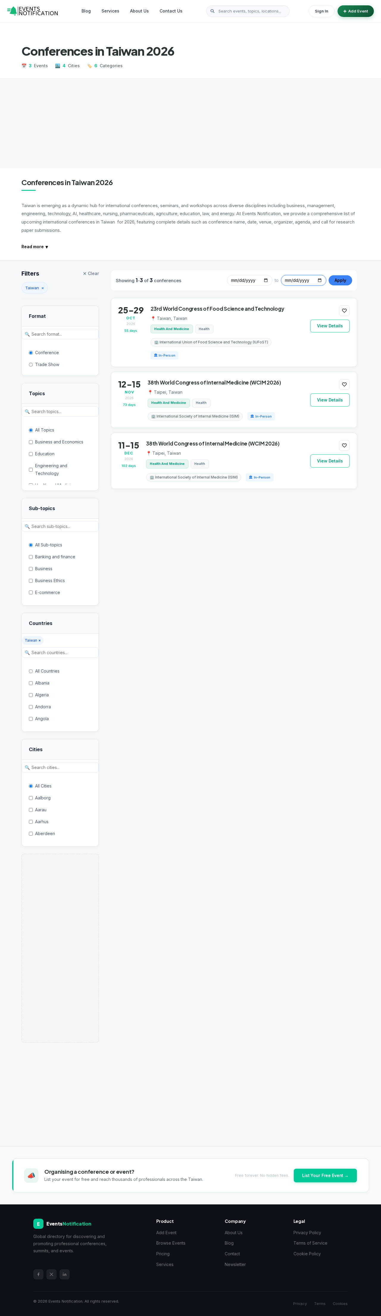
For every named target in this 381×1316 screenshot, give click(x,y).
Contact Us (171, 10)
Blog (86, 10)
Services (110, 10)
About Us (139, 10)
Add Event (358, 11)
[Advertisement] (190, 123)
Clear (91, 273)
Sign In (321, 11)
